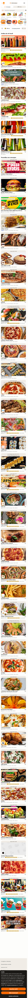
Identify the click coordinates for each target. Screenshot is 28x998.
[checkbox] (3, 22)
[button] (3, 3)
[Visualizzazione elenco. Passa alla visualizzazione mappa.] (26, 10)
